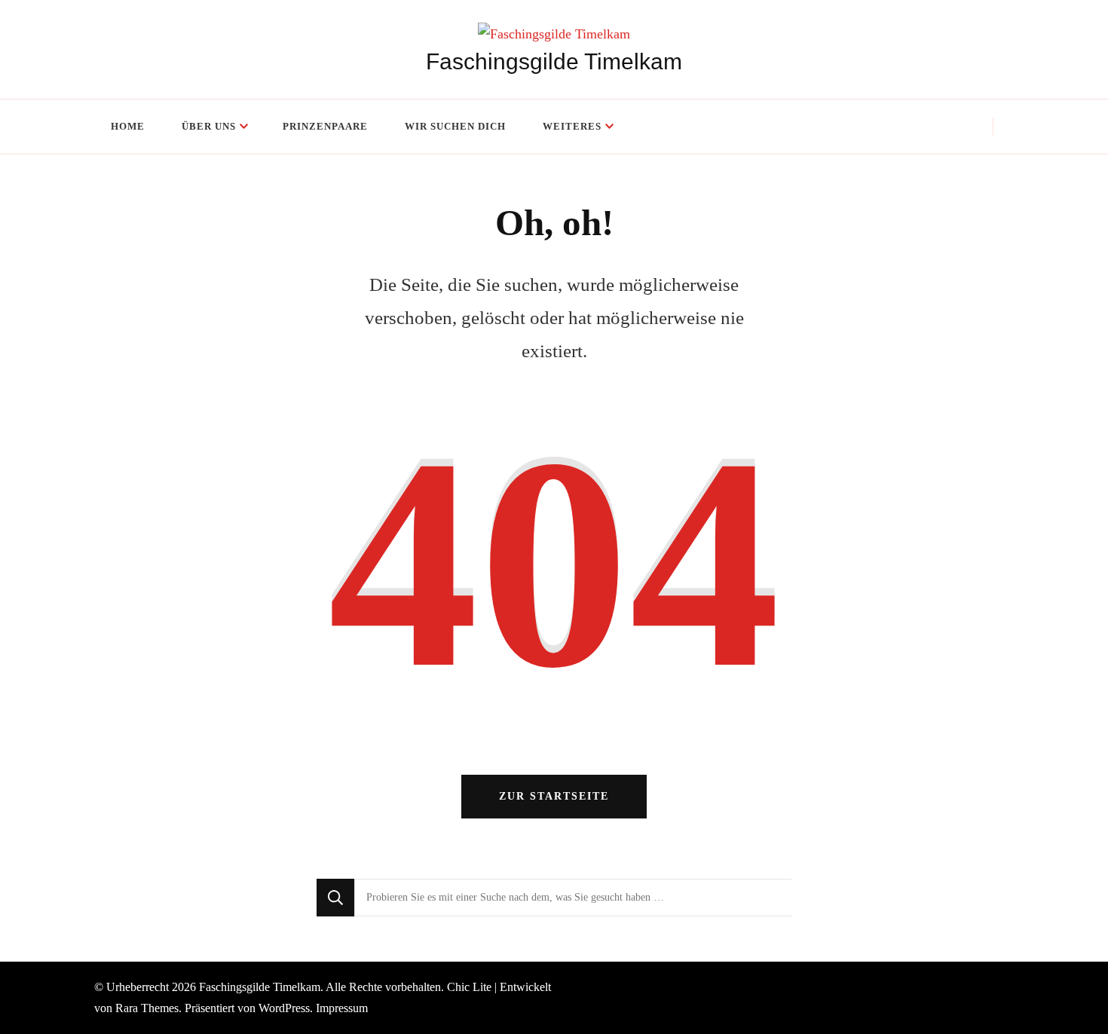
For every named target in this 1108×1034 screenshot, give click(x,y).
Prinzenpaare (325, 126)
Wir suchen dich (455, 126)
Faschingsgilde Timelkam (554, 61)
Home (128, 126)
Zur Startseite (554, 796)
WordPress (284, 1008)
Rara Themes (147, 1008)
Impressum (342, 1008)
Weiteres (572, 126)
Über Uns (209, 126)
